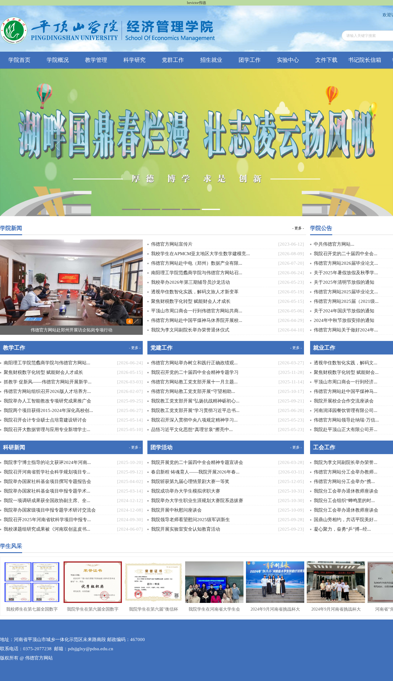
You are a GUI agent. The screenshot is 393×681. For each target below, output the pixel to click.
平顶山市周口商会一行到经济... (345, 381)
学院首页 (19, 60)
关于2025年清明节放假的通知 (344, 282)
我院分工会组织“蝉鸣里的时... (344, 500)
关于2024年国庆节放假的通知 (344, 310)
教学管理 (96, 60)
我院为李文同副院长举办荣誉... (345, 462)
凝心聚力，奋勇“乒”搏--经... (342, 529)
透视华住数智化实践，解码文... (345, 362)
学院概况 (58, 60)
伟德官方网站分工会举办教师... (345, 471)
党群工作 (173, 60)
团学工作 (250, 60)
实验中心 (288, 60)
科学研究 (134, 60)
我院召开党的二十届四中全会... (345, 253)
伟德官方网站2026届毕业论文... (346, 263)
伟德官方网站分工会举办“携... (344, 481)
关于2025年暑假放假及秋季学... (346, 272)
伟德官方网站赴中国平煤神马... (345, 391)
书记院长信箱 (364, 60)
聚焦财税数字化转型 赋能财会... (346, 372)
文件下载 (326, 60)
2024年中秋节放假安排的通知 (344, 320)
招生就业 (211, 60)
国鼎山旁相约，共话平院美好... (345, 519)
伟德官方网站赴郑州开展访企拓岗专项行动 (71, 330)
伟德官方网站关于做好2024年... (346, 329)
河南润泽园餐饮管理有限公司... (345, 410)
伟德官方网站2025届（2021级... (346, 301)
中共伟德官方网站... (334, 244)
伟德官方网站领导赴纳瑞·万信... (346, 420)
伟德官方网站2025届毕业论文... (346, 291)
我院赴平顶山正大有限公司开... (345, 429)
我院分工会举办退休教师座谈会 (346, 491)
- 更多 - (298, 228)
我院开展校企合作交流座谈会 (344, 400)
